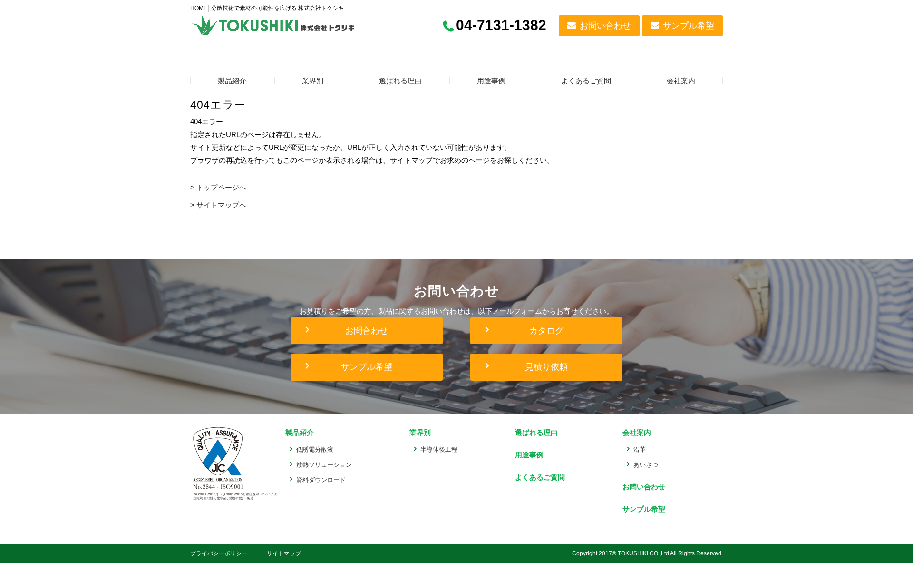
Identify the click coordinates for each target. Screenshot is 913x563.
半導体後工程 (438, 449)
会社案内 (681, 81)
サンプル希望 (688, 25)
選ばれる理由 (400, 81)
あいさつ (645, 464)
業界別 (312, 81)
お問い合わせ (605, 25)
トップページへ (221, 187)
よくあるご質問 (586, 81)
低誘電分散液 (314, 449)
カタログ (546, 331)
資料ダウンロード (321, 480)
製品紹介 (232, 81)
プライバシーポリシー (218, 553)
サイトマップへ (221, 205)
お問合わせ (366, 331)
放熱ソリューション (324, 464)
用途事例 (491, 81)
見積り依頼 (546, 367)
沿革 (639, 449)
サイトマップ (284, 553)
